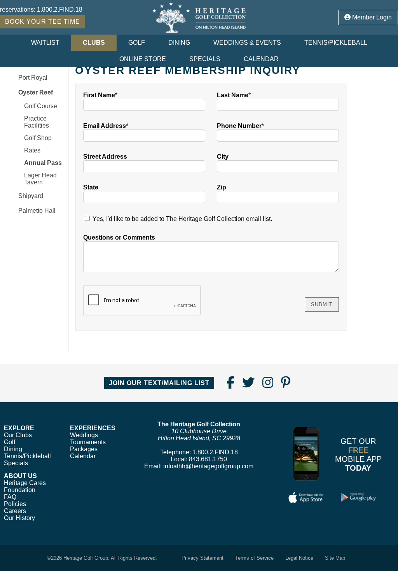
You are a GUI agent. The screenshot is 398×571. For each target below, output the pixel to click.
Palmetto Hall (37, 210)
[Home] (199, 17)
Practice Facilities (36, 122)
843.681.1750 (208, 459)
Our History (19, 518)
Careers (15, 511)
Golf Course (40, 106)
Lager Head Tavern (40, 179)
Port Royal (32, 77)
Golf (136, 42)
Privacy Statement (202, 558)
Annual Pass (43, 162)
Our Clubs (18, 435)
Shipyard (30, 196)
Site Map (335, 558)
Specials (204, 59)
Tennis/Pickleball (335, 42)
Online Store (142, 59)
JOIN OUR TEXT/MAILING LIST (159, 383)
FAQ (10, 497)
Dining (179, 42)
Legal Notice (299, 558)
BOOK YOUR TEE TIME (42, 21)
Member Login (371, 17)
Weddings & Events (247, 42)
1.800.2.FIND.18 (59, 9)
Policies (15, 504)
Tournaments (88, 442)
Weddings (84, 435)
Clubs (94, 42)
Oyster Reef (35, 92)
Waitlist (45, 42)
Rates (32, 150)
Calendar (261, 59)
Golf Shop (38, 138)
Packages (84, 449)
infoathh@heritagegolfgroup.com (208, 466)
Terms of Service (254, 558)
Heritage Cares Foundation (25, 486)
